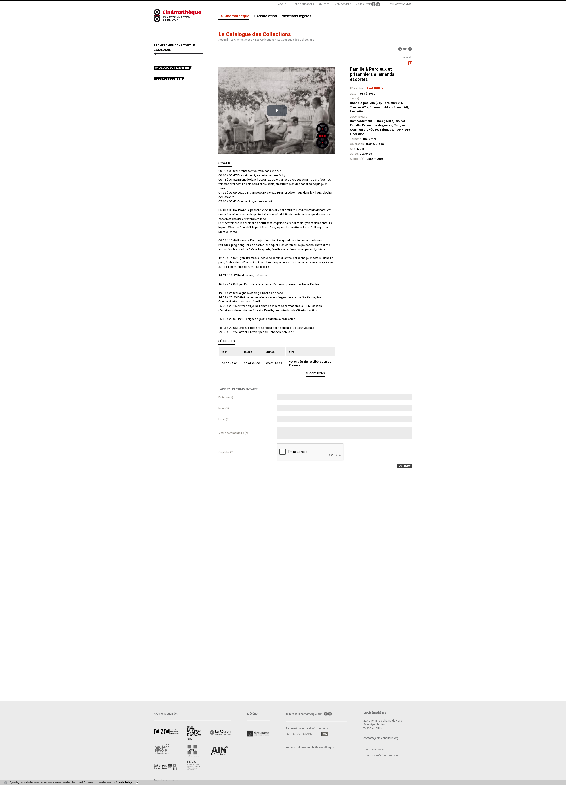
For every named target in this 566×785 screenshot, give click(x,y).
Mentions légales (296, 16)
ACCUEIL (283, 4)
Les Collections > (266, 39)
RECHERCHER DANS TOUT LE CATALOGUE (174, 47)
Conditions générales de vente (381, 755)
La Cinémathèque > (243, 39)
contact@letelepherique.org (380, 738)
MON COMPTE (342, 4)
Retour (406, 57)
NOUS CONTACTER (303, 4)
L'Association (265, 16)
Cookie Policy (124, 782)
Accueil (223, 39)
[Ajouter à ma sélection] (410, 63)
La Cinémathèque (233, 16)
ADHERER (324, 4)
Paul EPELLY (374, 88)
